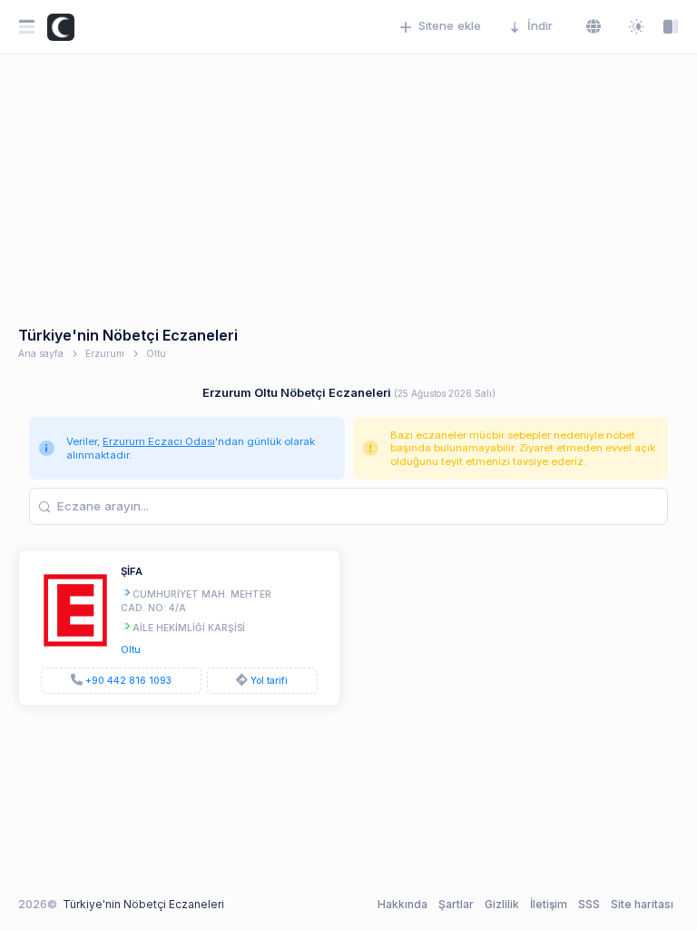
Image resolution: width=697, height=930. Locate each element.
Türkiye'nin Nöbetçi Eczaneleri (143, 904)
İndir (540, 25)
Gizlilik (502, 904)
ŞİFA (131, 571)
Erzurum (104, 353)
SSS (589, 904)
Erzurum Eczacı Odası (159, 441)
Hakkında (402, 904)
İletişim (548, 904)
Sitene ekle (449, 25)
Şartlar (456, 904)
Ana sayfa (41, 353)
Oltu (156, 353)
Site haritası (642, 904)
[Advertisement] (348, 191)
